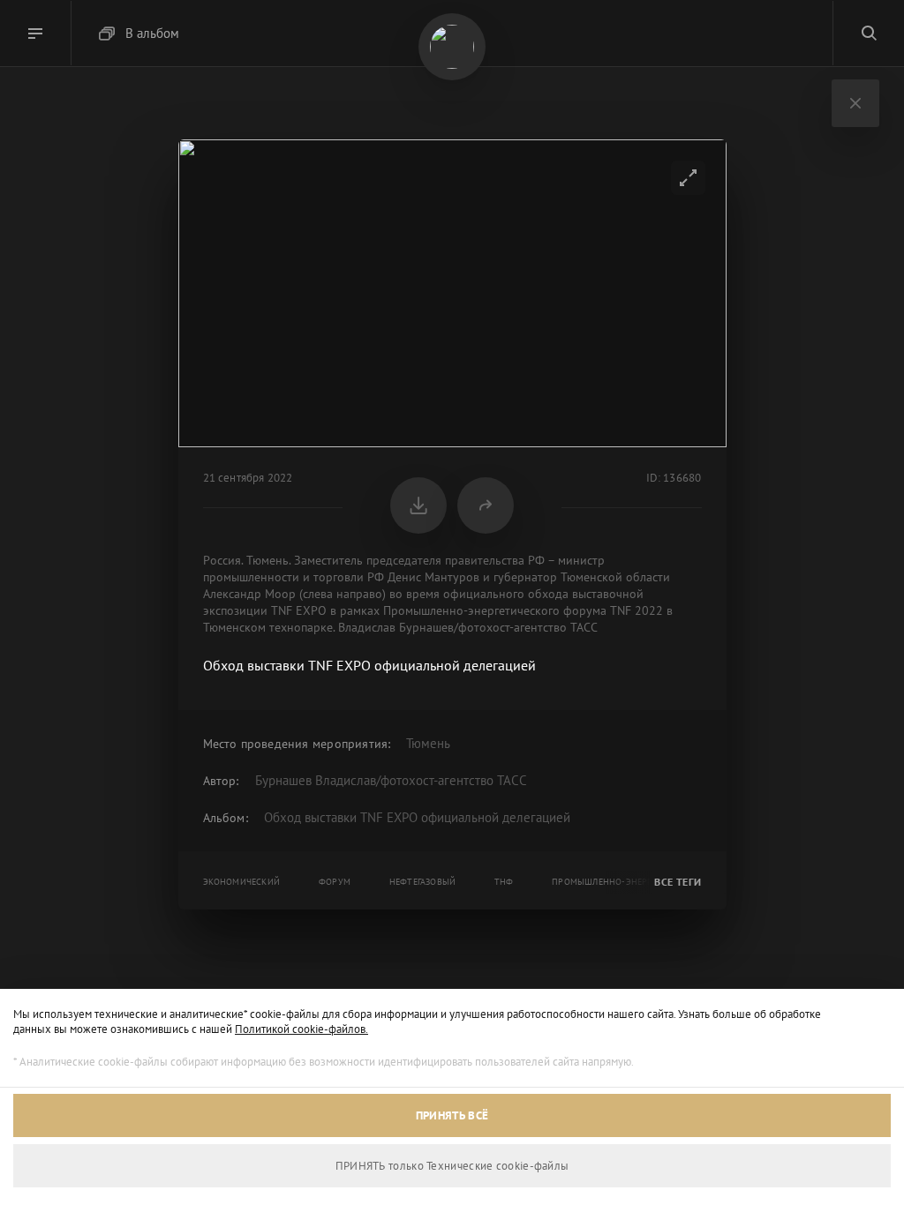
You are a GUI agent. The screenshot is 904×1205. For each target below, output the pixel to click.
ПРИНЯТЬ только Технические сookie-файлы (452, 1165)
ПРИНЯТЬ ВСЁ (452, 1115)
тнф (504, 881)
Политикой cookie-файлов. (301, 1029)
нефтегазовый (422, 881)
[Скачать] (418, 505)
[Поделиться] (485, 505)
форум (334, 881)
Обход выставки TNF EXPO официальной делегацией (417, 817)
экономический (242, 881)
